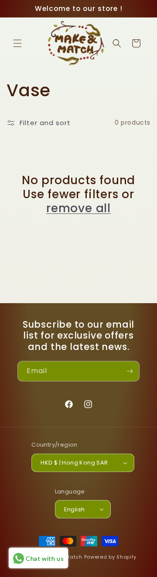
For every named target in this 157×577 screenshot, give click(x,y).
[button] (17, 43)
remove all (78, 208)
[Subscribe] (129, 371)
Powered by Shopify (110, 556)
